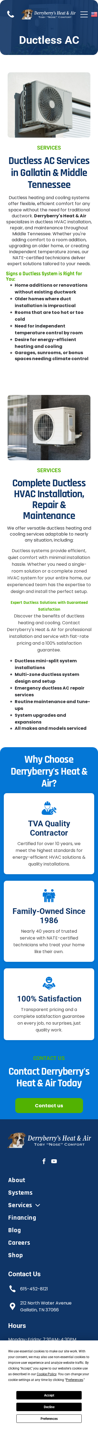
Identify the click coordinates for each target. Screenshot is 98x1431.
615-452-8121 (34, 1289)
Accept (49, 1395)
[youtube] (54, 1162)
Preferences (49, 1419)
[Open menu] (84, 14)
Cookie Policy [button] (46, 1374)
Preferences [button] (74, 1380)
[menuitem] (49, 1180)
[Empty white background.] (10, 17)
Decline (49, 1407)
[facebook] (44, 1162)
